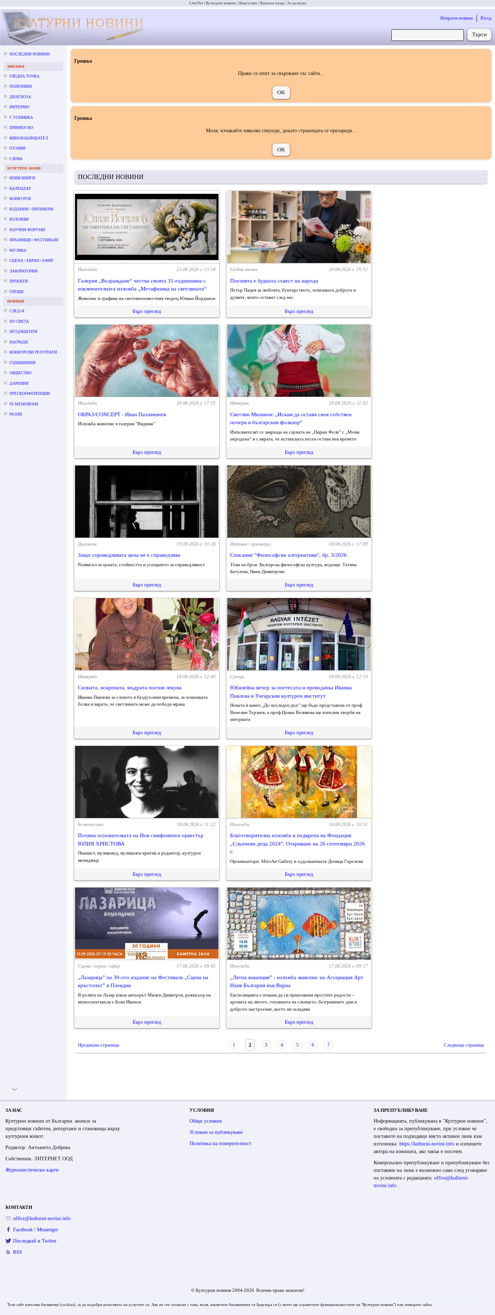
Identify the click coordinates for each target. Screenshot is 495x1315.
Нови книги (22, 178)
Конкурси (20, 198)
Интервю (19, 107)
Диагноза (20, 97)
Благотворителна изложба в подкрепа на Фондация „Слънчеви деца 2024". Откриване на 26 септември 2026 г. (297, 843)
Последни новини (29, 54)
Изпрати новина (456, 18)
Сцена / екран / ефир (31, 260)
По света (19, 321)
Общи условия (205, 1121)
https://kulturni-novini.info (427, 1144)
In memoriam (23, 404)
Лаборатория (23, 271)
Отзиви (17, 148)
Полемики (20, 86)
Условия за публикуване (216, 1132)
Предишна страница (98, 1045)
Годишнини (22, 362)
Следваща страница (464, 1045)
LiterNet (196, 3)
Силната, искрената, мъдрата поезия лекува (130, 687)
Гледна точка (24, 76)
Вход (486, 18)
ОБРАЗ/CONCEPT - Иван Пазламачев (122, 414)
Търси (479, 34)
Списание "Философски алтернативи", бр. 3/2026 (288, 555)
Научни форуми (27, 229)
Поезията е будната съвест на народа (274, 281)
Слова (15, 158)
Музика (17, 250)
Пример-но (21, 127)
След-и (16, 311)
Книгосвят (248, 3)
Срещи (16, 291)
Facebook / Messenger (35, 1229)
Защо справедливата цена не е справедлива (129, 555)
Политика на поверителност (220, 1143)
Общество (20, 373)
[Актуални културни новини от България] (75, 27)
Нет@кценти (23, 331)
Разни (15, 414)
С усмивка (21, 117)
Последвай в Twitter (35, 1241)
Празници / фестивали (33, 240)
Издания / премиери (31, 209)
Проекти (18, 281)
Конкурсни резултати (33, 352)
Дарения (18, 383)
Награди (18, 342)
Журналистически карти (32, 1170)
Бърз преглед (147, 311)
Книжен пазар (272, 3)
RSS (17, 1252)
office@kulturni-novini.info (42, 1218)
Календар (20, 188)
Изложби (19, 219)
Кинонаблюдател (28, 138)
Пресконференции (29, 393)
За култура (296, 3)
